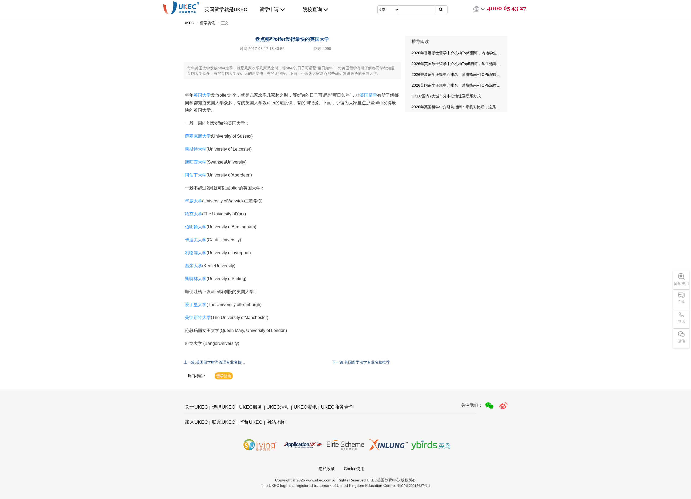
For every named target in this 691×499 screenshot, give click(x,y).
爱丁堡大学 (195, 304)
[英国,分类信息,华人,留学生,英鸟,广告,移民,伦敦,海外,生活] (431, 444)
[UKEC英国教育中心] (181, 7)
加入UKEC (196, 422)
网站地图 (276, 422)
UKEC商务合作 (337, 407)
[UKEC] (503, 405)
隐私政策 (327, 468)
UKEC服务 (250, 407)
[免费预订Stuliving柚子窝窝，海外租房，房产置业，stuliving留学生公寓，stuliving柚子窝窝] (260, 444)
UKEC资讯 (305, 407)
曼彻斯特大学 (198, 317)
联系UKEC (223, 422)
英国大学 (202, 95)
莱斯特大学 (195, 149)
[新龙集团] (388, 444)
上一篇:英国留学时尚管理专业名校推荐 (214, 362)
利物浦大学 (195, 252)
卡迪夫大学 (195, 239)
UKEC (189, 23)
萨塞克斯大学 (198, 136)
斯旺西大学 (195, 162)
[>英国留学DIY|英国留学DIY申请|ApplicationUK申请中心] (303, 444)
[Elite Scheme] (345, 444)
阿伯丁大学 (195, 175)
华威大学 (193, 201)
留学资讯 (207, 23)
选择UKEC (223, 407)
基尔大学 (193, 265)
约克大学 (193, 214)
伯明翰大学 (195, 227)
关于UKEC (196, 407)
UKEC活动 (278, 407)
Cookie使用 (354, 468)
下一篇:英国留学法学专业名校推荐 (361, 362)
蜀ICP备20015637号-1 (413, 486)
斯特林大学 (195, 278)
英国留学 (368, 95)
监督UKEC (250, 422)
